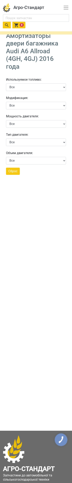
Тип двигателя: (17, 135)
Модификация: (17, 98)
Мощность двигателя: (22, 116)
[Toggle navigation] (66, 8)
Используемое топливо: (24, 79)
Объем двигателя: (19, 153)
